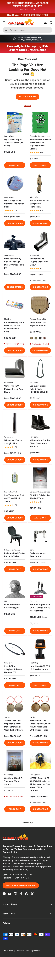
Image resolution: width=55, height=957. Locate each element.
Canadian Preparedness (31, 951)
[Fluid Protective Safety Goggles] (14, 587)
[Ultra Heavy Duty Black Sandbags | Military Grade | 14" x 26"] (14, 241)
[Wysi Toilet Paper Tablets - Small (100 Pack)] (14, 122)
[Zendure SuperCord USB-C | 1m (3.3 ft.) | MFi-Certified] (40, 587)
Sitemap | (13, 951)
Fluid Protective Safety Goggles (12, 606)
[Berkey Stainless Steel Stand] (40, 536)
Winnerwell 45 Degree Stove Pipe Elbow (39, 261)
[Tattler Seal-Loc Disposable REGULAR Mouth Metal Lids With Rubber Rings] (40, 703)
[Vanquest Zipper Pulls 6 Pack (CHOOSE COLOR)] (40, 368)
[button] (51, 22)
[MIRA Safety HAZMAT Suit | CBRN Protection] (40, 183)
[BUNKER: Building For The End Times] (40, 477)
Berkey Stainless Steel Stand (38, 555)
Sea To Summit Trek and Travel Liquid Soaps (14, 498)
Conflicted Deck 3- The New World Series (13, 781)
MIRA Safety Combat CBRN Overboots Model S (40, 443)
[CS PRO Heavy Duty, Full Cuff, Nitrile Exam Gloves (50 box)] (14, 305)
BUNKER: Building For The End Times (40, 497)
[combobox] (27, 30)
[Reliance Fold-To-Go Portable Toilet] (14, 536)
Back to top (28, 822)
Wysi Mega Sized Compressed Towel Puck (14, 203)
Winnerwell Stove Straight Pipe (13, 442)
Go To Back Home (27, 96)
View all (27, 105)
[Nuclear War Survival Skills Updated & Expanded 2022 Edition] (40, 122)
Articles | (6, 951)
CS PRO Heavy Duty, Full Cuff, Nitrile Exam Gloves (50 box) (14, 327)
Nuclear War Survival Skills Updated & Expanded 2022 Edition (40, 144)
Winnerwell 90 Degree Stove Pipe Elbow (13, 388)
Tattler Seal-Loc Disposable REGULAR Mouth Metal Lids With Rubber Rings (40, 725)
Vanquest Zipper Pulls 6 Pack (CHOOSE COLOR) (39, 388)
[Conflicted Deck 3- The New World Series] (14, 760)
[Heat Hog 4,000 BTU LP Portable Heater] (40, 648)
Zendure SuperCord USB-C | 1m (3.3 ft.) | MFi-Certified (40, 607)
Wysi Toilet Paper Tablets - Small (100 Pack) (14, 142)
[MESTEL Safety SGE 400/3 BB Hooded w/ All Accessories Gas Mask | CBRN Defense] (40, 760)
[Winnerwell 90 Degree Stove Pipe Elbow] (14, 368)
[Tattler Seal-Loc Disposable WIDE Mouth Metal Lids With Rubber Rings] (14, 703)
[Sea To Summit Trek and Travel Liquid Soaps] (14, 477)
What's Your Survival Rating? (20, 885)
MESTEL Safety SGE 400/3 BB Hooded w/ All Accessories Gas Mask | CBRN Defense (40, 784)
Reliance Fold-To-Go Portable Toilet (14, 555)
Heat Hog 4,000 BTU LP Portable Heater (40, 668)
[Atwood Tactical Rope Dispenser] (40, 305)
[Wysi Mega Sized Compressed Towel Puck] (14, 183)
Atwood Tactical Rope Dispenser (38, 324)
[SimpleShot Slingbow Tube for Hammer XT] (14, 648)
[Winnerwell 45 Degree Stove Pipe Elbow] (40, 241)
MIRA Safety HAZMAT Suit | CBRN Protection (40, 203)
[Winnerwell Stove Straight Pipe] (14, 423)
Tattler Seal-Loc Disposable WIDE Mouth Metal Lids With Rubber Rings (13, 725)
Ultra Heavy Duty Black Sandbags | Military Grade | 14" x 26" (14, 263)
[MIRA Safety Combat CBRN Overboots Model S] (40, 423)
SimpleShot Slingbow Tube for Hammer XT (13, 669)
